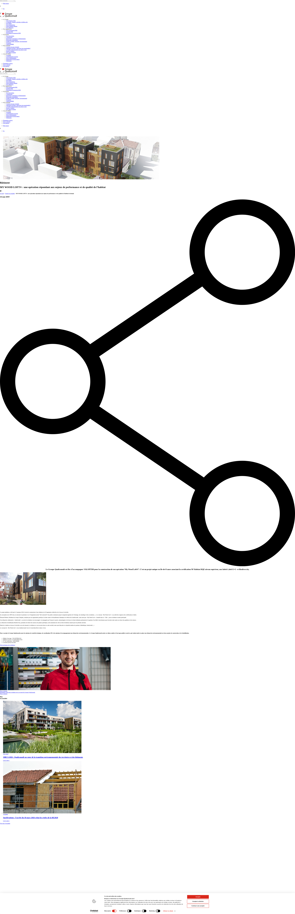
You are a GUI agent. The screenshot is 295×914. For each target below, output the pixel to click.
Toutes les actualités (10, 193)
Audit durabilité (10, 44)
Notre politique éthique (11, 26)
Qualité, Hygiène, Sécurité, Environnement (16, 41)
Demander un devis (8, 63)
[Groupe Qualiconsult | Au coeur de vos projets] (8, 16)
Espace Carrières (10, 51)
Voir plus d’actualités (5, 823)
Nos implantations (10, 25)
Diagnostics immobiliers (12, 40)
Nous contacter (6, 65)
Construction (9, 37)
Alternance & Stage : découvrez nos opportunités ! (18, 48)
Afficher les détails (168, 911)
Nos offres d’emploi (11, 52)
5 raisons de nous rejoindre (12, 47)
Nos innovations (10, 36)
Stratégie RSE (9, 31)
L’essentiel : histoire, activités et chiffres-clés (17, 22)
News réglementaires (11, 58)
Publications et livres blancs (13, 59)
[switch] (129, 911)
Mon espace (6, 3)
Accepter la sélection (198, 901)
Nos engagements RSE (11, 30)
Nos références (9, 27)
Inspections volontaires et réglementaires (16, 38)
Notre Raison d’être (11, 20)
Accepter (198, 896)
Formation (8, 43)
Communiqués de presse (12, 56)
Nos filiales (9, 23)
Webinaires (9, 61)
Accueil (2, 193)
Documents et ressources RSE (13, 33)
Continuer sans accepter (198, 905)
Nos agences (6, 66)
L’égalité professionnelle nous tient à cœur (16, 49)
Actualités (8, 55)
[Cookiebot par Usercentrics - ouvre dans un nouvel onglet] (94, 911)
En (3, 8)
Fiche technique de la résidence (7, 645)
